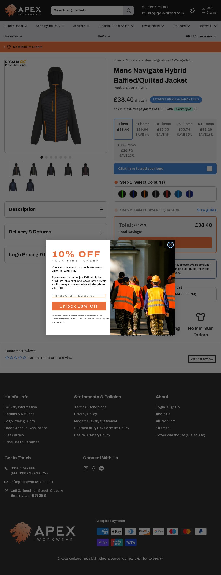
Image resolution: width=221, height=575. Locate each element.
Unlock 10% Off (79, 306)
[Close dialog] (170, 244)
